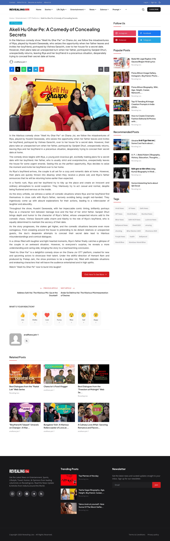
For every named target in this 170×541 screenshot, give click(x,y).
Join (104, 283)
